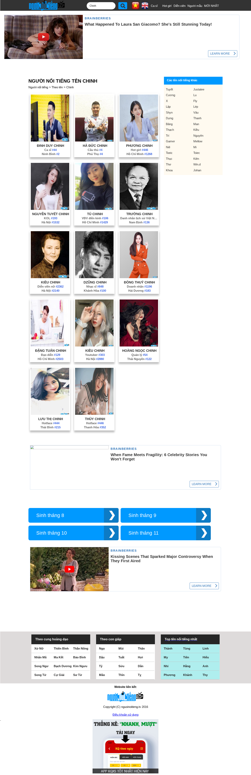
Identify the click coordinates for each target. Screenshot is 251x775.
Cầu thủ (95, 150)
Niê (168, 147)
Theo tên (57, 87)
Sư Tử (77, 675)
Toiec (196, 152)
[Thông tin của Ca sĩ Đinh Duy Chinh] (50, 140)
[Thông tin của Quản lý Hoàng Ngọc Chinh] (139, 345)
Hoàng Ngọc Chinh (139, 350)
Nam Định (139, 222)
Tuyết (169, 89)
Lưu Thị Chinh (50, 419)
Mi (194, 147)
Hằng (186, 666)
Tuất (121, 657)
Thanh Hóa (95, 427)
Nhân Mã (40, 657)
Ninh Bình (50, 154)
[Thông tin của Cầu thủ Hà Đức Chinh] (94, 140)
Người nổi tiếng (38, 87)
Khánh (187, 675)
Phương (169, 675)
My (166, 657)
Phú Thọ (95, 154)
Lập (168, 106)
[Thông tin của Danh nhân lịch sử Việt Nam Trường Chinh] (139, 208)
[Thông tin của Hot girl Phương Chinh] (139, 140)
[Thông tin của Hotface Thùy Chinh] (94, 413)
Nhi (166, 666)
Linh (206, 648)
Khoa (169, 170)
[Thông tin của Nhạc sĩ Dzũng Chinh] (94, 277)
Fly (195, 101)
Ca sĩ (154, 5)
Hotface (50, 423)
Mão (102, 675)
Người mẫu (194, 5)
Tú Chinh (95, 214)
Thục (169, 158)
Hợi (140, 657)
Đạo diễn (50, 354)
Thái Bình (50, 427)
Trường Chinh (139, 214)
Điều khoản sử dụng (125, 714)
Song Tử (40, 675)
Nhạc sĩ (95, 286)
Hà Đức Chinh (95, 145)
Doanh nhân (139, 286)
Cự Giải (59, 675)
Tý (100, 666)
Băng (169, 124)
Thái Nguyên (139, 359)
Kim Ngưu (80, 666)
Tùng (186, 648)
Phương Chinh (139, 145)
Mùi (121, 648)
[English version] (145, 8)
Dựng (169, 118)
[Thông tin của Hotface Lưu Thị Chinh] (50, 413)
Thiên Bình (61, 648)
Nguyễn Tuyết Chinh (50, 214)
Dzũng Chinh (95, 282)
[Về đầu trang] (247, 771)
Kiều (196, 129)
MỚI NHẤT (211, 5)
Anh (205, 666)
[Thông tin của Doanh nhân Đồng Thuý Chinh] (139, 277)
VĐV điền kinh (95, 218)
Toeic (169, 152)
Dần (140, 666)
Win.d (197, 164)
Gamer (170, 141)
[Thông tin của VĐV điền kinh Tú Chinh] (94, 208)
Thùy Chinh (95, 419)
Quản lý (139, 354)
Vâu (195, 112)
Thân (141, 648)
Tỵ (139, 675)
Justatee (198, 89)
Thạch (170, 129)
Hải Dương (139, 290)
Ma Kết (58, 657)
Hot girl (166, 5)
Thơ (168, 164)
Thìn (121, 675)
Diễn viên (180, 5)
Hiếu (206, 657)
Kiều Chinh (50, 282)
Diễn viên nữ (50, 286)
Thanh (197, 118)
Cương (170, 95)
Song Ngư (41, 666)
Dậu (102, 657)
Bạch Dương (63, 666)
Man (196, 124)
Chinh (70, 87)
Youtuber (95, 354)
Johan (197, 170)
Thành (168, 648)
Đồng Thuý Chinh (139, 282)
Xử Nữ (39, 648)
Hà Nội (50, 222)
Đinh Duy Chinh (50, 145)
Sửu (121, 666)
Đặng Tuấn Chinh (50, 350)
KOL (50, 218)
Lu (194, 95)
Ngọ (102, 648)
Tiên (186, 657)
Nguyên (198, 135)
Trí (167, 135)
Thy (205, 675)
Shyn (169, 112)
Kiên (196, 158)
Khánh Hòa (95, 290)
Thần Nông (80, 648)
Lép (195, 106)
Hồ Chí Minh (139, 154)
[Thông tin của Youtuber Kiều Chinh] (94, 345)
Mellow (197, 141)
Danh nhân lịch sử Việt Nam (139, 218)
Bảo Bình (79, 657)
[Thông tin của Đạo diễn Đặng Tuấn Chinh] (50, 345)
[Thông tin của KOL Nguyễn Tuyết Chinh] (50, 208)
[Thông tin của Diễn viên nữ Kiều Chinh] (50, 277)
